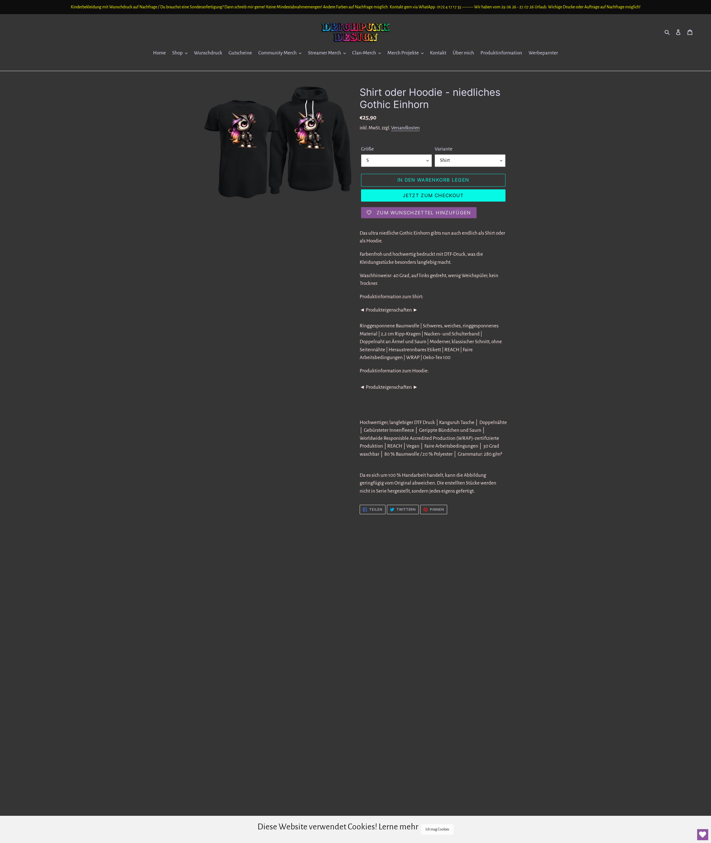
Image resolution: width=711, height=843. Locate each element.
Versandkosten (405, 128)
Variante (443, 149)
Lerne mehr (398, 826)
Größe (367, 149)
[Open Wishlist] (702, 834)
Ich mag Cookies (437, 829)
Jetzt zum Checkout (433, 195)
